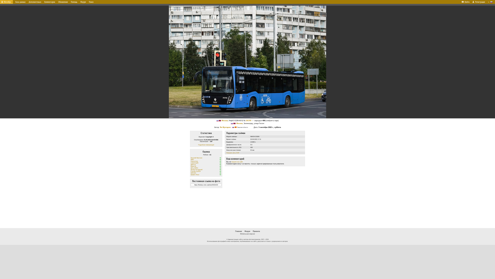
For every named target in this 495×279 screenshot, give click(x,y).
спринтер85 (194, 163)
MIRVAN (193, 173)
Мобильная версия (247, 234)
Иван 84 (193, 166)
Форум (247, 231)
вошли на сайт (237, 162)
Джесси (193, 164)
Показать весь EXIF (232, 153)
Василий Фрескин (196, 158)
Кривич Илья (195, 174)
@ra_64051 (194, 168)
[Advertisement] (247, 208)
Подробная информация (206, 145)
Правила (256, 231)
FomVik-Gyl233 (196, 171)
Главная (238, 231)
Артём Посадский (196, 169)
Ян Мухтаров (225, 127)
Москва (225, 121)
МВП (192, 159)
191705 (248, 121)
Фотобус (7, 2)
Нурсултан (194, 161)
